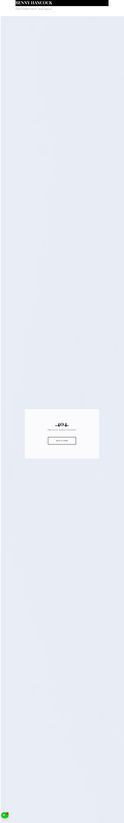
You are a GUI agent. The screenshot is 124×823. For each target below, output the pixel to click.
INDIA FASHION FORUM (26, 9)
